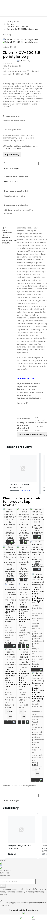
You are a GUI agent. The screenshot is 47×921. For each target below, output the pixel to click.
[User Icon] (34, 918)
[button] (11, 168)
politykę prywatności (12, 148)
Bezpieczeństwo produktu (9, 241)
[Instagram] (1, 868)
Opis (4, 227)
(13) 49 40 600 (11, 181)
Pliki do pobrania (6, 236)
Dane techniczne (7, 231)
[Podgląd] (10, 646)
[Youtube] (1, 865)
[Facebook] (1, 862)
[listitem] (23, 473)
